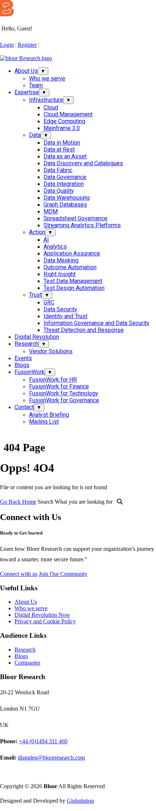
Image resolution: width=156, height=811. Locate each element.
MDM (51, 211)
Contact (24, 407)
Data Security (60, 309)
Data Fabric (58, 170)
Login (7, 45)
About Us (26, 70)
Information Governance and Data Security (96, 323)
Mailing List (44, 421)
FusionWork (30, 372)
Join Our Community (63, 574)
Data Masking (61, 260)
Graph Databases (65, 204)
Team (36, 85)
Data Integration (64, 183)
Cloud (51, 107)
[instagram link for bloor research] (14, 51)
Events (23, 358)
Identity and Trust (65, 316)
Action (37, 232)
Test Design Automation (74, 287)
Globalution (80, 801)
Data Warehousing (67, 197)
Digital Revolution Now (42, 615)
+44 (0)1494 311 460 (43, 741)
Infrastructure (46, 99)
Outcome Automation (70, 267)
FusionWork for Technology (63, 393)
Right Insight (59, 274)
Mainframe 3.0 (62, 128)
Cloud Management (68, 114)
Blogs (22, 365)
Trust (35, 294)
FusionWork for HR (53, 379)
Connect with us (18, 574)
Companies (27, 663)
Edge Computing (64, 121)
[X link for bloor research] (2, 51)
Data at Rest (59, 149)
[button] (46, 44)
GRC (49, 302)
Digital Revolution (37, 336)
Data (35, 135)
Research (26, 343)
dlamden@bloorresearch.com (51, 757)
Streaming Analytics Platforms (82, 225)
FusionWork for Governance (64, 400)
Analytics (55, 246)
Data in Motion (62, 142)
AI (46, 239)
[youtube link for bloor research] (19, 51)
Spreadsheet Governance (75, 218)
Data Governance (65, 177)
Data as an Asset (65, 156)
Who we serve (47, 78)
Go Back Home (18, 502)
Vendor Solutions (51, 351)
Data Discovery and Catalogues (83, 163)
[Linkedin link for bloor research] (8, 51)
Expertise (27, 92)
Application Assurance (72, 253)
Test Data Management (73, 281)
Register (27, 45)
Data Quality (59, 190)
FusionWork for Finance (59, 386)
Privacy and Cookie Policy (45, 621)
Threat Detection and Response (84, 330)
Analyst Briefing (49, 414)
